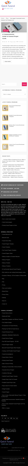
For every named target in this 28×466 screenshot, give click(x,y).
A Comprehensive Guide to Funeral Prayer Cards (10, 36)
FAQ (3, 281)
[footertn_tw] (5, 418)
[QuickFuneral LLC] (14, 6)
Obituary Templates (6, 266)
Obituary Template (6, 262)
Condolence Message (6, 373)
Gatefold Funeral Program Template (10, 376)
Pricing (3, 285)
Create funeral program (7, 222)
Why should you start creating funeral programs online (13, 272)
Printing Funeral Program (7, 360)
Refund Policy (5, 291)
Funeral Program (5, 392)
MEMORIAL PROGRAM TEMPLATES (10, 335)
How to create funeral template (8, 219)
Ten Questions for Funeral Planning (9, 325)
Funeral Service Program (7, 338)
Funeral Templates (6, 247)
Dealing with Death (6, 316)
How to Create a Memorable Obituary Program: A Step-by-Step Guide (13, 396)
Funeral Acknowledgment (7, 354)
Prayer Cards (13, 41)
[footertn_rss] (8, 418)
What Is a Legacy (6, 408)
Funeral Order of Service (7, 357)
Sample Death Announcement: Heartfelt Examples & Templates (13, 400)
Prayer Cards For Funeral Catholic (9, 385)
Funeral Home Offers (6, 240)
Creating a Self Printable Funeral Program (11, 351)
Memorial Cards (5, 237)
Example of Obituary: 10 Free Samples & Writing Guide (14, 275)
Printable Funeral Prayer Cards (8, 382)
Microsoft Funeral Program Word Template (11, 347)
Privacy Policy (5, 294)
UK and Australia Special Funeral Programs (11, 269)
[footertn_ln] (14, 418)
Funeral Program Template (8, 243)
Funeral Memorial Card (7, 234)
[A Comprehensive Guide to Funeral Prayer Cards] (14, 27)
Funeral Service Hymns (7, 313)
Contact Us (4, 303)
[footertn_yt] (17, 418)
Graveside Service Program (8, 369)
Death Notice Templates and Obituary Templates (12, 319)
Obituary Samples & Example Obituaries (11, 256)
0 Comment (20, 41)
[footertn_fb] (2, 418)
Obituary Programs (6, 259)
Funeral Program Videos (7, 253)
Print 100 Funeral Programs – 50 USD (10, 341)
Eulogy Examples (6, 388)
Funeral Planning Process (7, 332)
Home (2, 18)
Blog (7, 18)
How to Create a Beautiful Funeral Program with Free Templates (13, 404)
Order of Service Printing (7, 363)
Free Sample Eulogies (7, 322)
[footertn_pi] (11, 418)
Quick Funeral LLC (5, 421)
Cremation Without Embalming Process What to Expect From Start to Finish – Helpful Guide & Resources (13, 161)
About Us (4, 300)
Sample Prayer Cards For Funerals (9, 379)
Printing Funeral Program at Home (9, 225)
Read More (8, 61)
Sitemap (4, 297)
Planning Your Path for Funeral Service (10, 328)
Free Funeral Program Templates (9, 250)
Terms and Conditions (7, 288)
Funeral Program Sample (7, 344)
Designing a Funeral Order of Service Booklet (12, 366)
